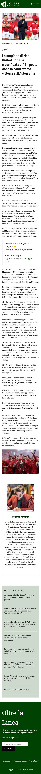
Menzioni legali (20, 761)
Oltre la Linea (27, 770)
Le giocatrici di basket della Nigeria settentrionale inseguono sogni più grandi (19, 597)
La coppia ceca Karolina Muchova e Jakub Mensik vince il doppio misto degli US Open (19, 651)
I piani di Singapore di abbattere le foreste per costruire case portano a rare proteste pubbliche (19, 664)
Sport (5, 50)
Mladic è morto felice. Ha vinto (17, 689)
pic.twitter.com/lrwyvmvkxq (18, 249)
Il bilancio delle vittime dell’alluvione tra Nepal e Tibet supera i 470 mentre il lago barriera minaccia (20, 624)
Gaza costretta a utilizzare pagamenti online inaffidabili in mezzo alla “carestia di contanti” (20, 610)
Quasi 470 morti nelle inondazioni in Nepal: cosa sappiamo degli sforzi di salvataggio (19, 678)
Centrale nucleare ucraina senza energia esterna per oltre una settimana (17, 637)
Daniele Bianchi (22, 43)
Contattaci (33, 761)
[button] (32, 4)
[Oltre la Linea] (10, 4)
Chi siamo (7, 761)
